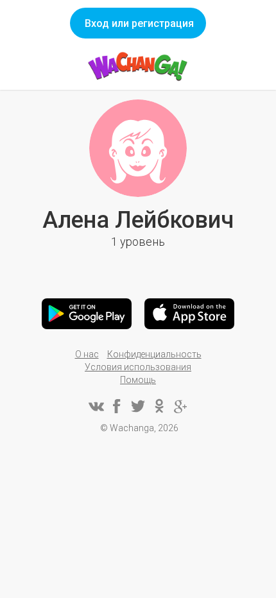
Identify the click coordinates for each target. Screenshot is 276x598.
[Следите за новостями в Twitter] (138, 406)
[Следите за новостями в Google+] (180, 406)
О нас (87, 354)
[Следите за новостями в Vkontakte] (95, 406)
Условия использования (138, 367)
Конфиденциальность (154, 354)
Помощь (138, 380)
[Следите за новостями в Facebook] (116, 406)
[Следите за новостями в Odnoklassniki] (159, 406)
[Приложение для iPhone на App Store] (189, 313)
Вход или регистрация (139, 23)
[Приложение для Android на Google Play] (87, 313)
